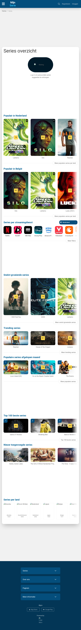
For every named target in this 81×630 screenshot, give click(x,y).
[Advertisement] (40, 30)
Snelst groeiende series (16, 275)
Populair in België (13, 168)
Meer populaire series (68, 381)
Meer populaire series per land (65, 163)
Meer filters (72, 241)
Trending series (12, 328)
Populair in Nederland (15, 115)
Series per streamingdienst (18, 222)
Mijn (13, 4)
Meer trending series (68, 352)
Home (4, 11)
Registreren (66, 4)
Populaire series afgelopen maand (22, 357)
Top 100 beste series (15, 415)
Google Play (49, 609)
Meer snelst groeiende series (65, 322)
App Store (34, 609)
